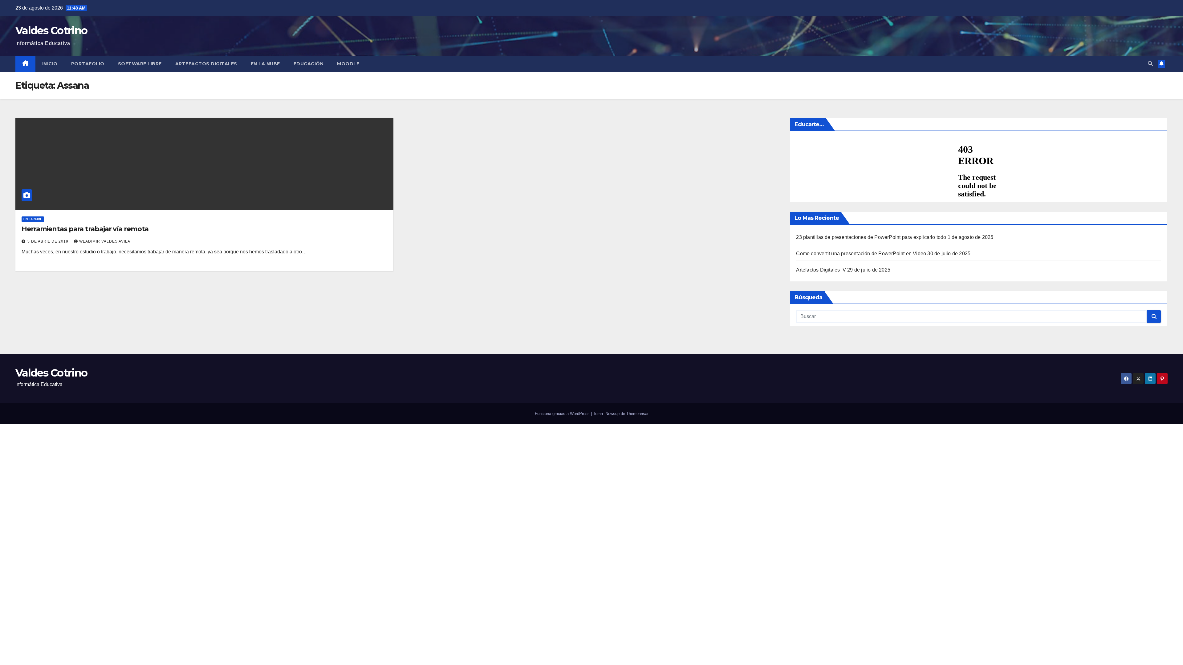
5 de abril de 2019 (48, 241)
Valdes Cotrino (51, 30)
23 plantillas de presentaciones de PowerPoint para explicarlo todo (871, 237)
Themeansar (637, 413)
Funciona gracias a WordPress (563, 413)
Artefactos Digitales (206, 63)
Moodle (348, 63)
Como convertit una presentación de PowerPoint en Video (861, 253)
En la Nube (265, 63)
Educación (309, 63)
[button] (1150, 63)
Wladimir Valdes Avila (104, 241)
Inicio (50, 63)
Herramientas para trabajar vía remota (85, 229)
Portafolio (87, 63)
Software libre (140, 63)
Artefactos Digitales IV (821, 269)
